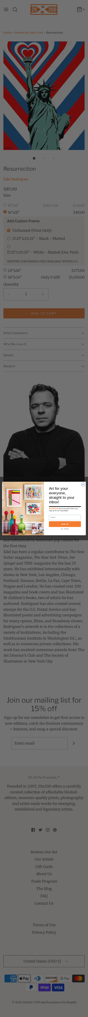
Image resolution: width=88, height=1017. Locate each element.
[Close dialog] (83, 484)
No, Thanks (65, 529)
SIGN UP (65, 524)
